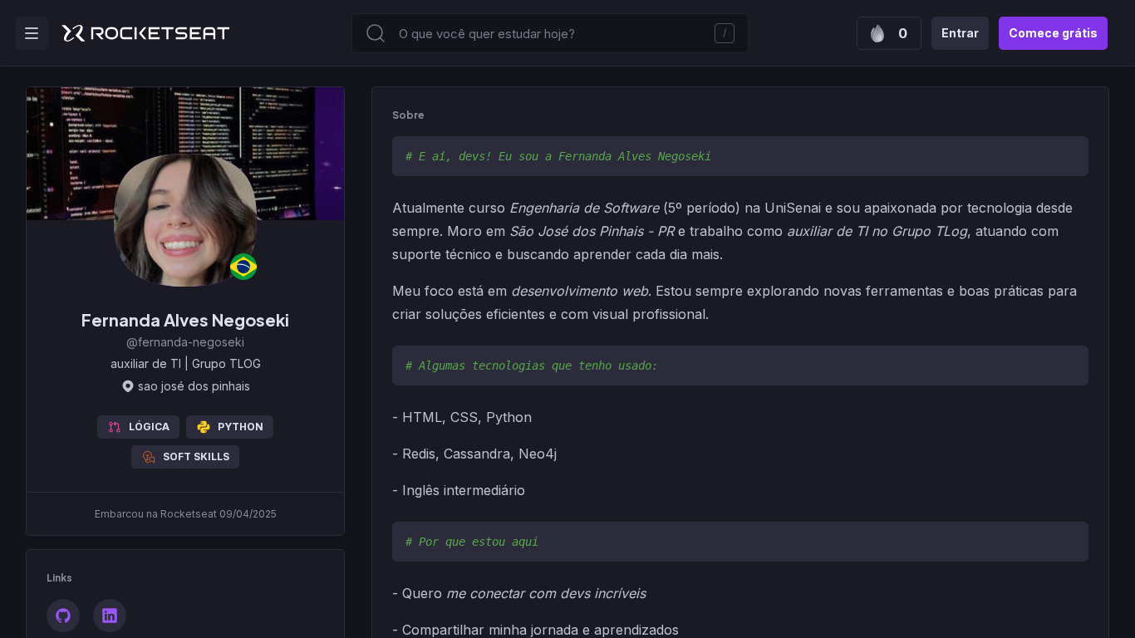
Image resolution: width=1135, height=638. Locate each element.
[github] (63, 615)
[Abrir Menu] (31, 33)
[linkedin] (109, 615)
